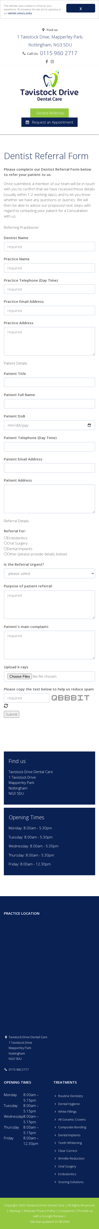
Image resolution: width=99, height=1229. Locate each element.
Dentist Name (16, 237)
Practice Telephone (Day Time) (31, 280)
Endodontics (17, 537)
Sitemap (15, 1211)
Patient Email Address (23, 459)
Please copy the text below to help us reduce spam (49, 689)
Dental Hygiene (68, 1104)
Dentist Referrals (49, 113)
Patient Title (15, 373)
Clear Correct (67, 1150)
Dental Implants (19, 548)
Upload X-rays (16, 666)
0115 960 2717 (58, 52)
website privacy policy (20, 13)
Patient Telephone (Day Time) (30, 437)
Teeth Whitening (69, 1143)
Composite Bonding (71, 1127)
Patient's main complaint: (26, 626)
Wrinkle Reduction (71, 1158)
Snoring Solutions (70, 1182)
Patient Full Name (19, 394)
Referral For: (15, 530)
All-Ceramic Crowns (71, 1119)
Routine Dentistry (70, 1096)
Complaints (66, 1211)
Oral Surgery (17, 543)
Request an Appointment (51, 122)
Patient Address (18, 480)
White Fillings (66, 1111)
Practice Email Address (24, 301)
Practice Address (18, 322)
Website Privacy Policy (40, 1211)
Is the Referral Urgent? (24, 564)
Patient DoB (14, 416)
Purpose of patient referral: (28, 585)
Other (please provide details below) (37, 554)
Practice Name (17, 258)
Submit (11, 714)
